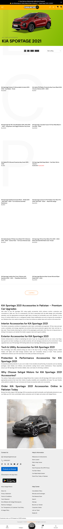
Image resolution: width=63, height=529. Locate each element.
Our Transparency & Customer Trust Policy (12, 507)
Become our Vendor (37, 504)
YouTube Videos (36, 470)
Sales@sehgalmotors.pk (10, 457)
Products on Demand (9, 469)
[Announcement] (31, 2)
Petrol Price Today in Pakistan (40, 476)
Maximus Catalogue (6, 504)
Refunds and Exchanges (38, 493)
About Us (3, 491)
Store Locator (35, 459)
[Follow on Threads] (20, 464)
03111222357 (7, 460)
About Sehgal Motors (6, 486)
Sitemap (34, 502)
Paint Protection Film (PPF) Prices (40, 468)
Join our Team (36, 510)
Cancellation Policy (37, 491)
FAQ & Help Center (37, 462)
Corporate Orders (37, 507)
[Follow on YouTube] (14, 464)
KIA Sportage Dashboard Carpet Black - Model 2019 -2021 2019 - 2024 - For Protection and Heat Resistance (15, 201)
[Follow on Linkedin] (11, 464)
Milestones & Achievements (39, 457)
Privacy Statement (6, 493)
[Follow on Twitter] (5, 464)
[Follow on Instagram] (8, 464)
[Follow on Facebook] (2, 464)
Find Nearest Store (37, 496)
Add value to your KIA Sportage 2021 (12, 311)
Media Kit (34, 513)
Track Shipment (5, 499)
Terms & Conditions (6, 496)
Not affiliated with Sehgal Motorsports (11, 502)
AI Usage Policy (5, 510)
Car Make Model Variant (38, 473)
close (1, 2)
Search (34, 499)
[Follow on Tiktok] (17, 464)
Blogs (33, 465)
